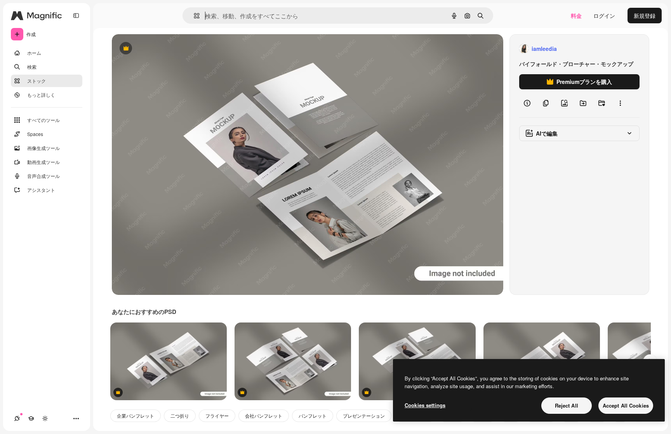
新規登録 (644, 15)
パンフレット (313, 415)
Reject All (566, 405)
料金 (576, 15)
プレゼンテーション (364, 415)
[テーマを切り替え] (45, 418)
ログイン (604, 15)
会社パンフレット (263, 415)
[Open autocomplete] (193, 16)
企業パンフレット (135, 415)
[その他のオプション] (620, 103)
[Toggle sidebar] (76, 15)
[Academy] (31, 418)
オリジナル (165, 49)
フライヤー (217, 415)
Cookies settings (425, 405)
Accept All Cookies (626, 405)
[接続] (17, 418)
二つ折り (179, 415)
